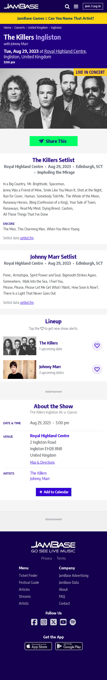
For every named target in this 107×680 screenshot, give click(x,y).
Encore (9, 223)
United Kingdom (38, 27)
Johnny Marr (40, 478)
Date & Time (12, 423)
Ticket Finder (28, 575)
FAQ (62, 596)
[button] (67, 6)
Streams (25, 596)
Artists (8, 473)
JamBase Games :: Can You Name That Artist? (55, 18)
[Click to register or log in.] (97, 346)
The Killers (38, 473)
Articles (24, 589)
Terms (61, 558)
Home (7, 27)
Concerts (19, 27)
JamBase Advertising (73, 575)
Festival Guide (29, 582)
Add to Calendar (56, 492)
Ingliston (56, 27)
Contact (64, 603)
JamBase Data (69, 582)
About (63, 589)
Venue (8, 436)
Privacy (46, 558)
